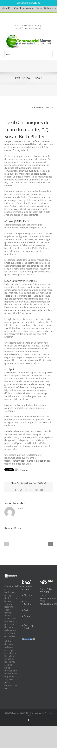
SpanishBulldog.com (42, 7)
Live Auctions (28, 603)
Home (27, 589)
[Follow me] (21, 470)
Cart (26, 610)
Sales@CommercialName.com (28, 28)
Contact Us (27, 618)
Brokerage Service (29, 627)
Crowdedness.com (19, 7)
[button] (6, 544)
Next (48, 107)
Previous (38, 107)
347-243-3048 (46, 590)
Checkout (28, 595)
